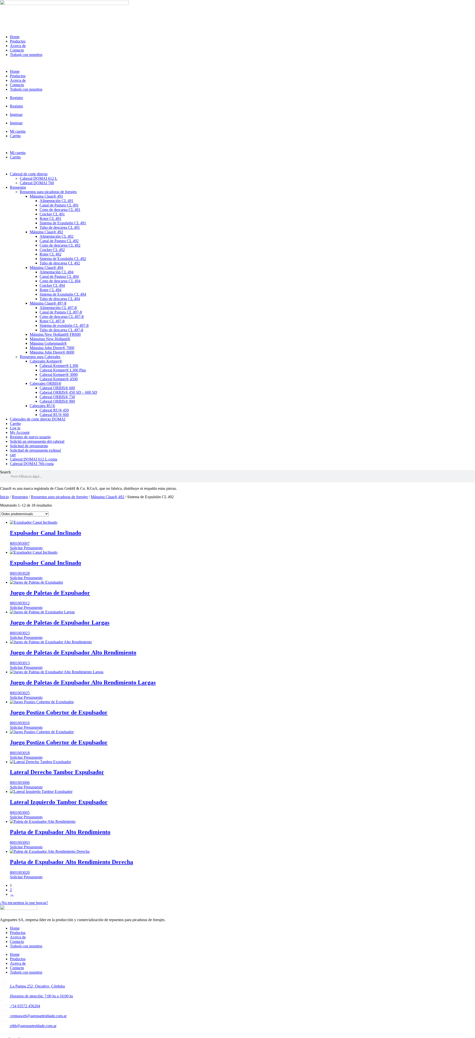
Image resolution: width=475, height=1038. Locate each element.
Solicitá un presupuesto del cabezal (37, 441)
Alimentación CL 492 (56, 236)
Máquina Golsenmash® (48, 343)
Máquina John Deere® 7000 (52, 348)
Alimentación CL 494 (56, 272)
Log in (15, 428)
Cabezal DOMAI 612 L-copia (33, 459)
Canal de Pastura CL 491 (59, 205)
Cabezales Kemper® (46, 361)
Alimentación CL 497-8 (58, 308)
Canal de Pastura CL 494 (59, 276)
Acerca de (18, 46)
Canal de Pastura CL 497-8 (61, 312)
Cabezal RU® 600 (54, 415)
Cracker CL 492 (52, 250)
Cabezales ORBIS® (45, 383)
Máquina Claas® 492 (46, 232)
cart (13, 455)
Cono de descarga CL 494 (60, 281)
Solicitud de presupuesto (29, 446)
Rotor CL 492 (50, 254)
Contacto (17, 50)
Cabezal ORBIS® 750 (57, 397)
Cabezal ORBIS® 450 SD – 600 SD (68, 392)
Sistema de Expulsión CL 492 (63, 259)
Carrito (15, 136)
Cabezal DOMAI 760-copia (32, 464)
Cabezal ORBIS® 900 (57, 401)
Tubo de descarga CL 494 (60, 299)
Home (15, 37)
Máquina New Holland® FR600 (55, 334)
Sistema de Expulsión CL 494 (63, 294)
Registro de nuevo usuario (30, 437)
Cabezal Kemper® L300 (59, 365)
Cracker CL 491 (52, 214)
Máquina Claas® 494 (46, 267)
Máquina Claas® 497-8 (48, 303)
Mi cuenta (17, 131)
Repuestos (18, 187)
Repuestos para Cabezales (40, 357)
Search (5, 472)
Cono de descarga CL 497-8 (62, 316)
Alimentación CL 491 (56, 201)
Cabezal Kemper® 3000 (59, 374)
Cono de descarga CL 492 (60, 245)
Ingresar (16, 114)
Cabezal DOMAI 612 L (38, 178)
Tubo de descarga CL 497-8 (61, 330)
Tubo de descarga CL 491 (60, 227)
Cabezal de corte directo (29, 174)
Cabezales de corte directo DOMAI (37, 419)
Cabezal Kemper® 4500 (59, 379)
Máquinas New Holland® (50, 339)
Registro (16, 98)
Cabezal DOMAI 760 (37, 183)
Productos (17, 41)
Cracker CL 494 (52, 285)
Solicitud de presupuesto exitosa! (35, 450)
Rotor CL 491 (50, 218)
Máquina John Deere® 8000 (52, 352)
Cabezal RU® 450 (54, 410)
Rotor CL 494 (50, 290)
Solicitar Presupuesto (26, 548)
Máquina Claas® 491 (46, 196)
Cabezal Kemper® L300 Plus (63, 370)
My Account (19, 432)
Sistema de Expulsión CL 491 (63, 223)
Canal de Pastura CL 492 (59, 241)
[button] (237, 63)
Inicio (4, 497)
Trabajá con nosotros (26, 54)
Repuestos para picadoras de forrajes (48, 192)
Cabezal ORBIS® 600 (57, 388)
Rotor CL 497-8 (52, 321)
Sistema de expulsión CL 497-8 (64, 325)
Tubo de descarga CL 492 (60, 263)
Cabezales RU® (42, 406)
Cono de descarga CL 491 (60, 210)
